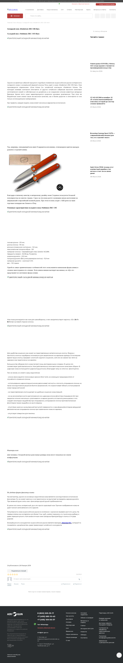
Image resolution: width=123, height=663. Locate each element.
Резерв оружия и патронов (104, 619)
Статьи (83, 625)
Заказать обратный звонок (80, 4)
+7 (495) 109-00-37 (49, 4)
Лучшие (16, 584)
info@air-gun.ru (42, 632)
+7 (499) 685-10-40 (31, 4)
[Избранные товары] (108, 16)
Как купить (70, 616)
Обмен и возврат (87, 618)
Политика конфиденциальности (107, 637)
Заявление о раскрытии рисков (106, 641)
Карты (88, 10)
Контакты (112, 10)
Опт (62, 10)
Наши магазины (52, 10)
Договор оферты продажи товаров (105, 624)
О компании (29, 10)
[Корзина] (113, 16)
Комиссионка (71, 613)
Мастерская (79, 10)
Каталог (17, 16)
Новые (9, 584)
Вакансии (69, 631)
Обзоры (83, 635)
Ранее (23, 584)
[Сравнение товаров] (102, 16)
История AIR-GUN (87, 628)
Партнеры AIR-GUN (106, 613)
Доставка (40, 10)
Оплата (69, 10)
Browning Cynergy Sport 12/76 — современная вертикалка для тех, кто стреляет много (102, 135)
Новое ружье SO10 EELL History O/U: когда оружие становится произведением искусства (102, 66)
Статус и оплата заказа (107, 4)
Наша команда (71, 637)
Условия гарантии (84, 614)
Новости (84, 631)
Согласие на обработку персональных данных (104, 630)
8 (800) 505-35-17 (45, 613)
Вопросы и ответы (100, 10)
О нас (68, 640)
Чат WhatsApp (65, 4)
